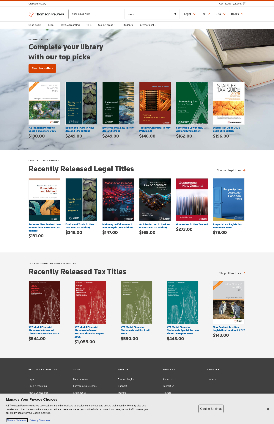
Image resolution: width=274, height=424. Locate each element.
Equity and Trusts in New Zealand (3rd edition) (79, 129)
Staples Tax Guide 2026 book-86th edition (226, 129)
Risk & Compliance (38, 392)
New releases (80, 379)
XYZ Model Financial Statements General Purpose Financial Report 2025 (89, 331)
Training (122, 392)
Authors (167, 392)
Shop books (35, 25)
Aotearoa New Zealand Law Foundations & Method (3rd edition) (45, 227)
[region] (137, 409)
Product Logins (126, 379)
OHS (89, 25)
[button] (38, 4)
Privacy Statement (39, 420)
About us (167, 379)
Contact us (168, 386)
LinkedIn (211, 379)
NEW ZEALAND (81, 14)
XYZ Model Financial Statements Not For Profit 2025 (135, 330)
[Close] (268, 409)
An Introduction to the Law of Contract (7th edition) (154, 226)
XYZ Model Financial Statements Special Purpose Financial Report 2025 (183, 330)
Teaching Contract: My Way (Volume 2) (155, 129)
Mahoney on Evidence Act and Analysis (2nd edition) (117, 226)
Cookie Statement (17, 420)
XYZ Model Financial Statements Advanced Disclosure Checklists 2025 (44, 330)
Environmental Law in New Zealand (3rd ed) (118, 129)
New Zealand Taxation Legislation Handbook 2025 (229, 328)
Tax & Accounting (70, 25)
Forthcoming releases (85, 386)
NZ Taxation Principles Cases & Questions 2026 (42, 129)
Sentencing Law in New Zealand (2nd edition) (189, 129)
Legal (51, 25)
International (146, 25)
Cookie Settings (211, 408)
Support (122, 386)
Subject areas (105, 25)
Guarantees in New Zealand (192, 224)
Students (128, 25)
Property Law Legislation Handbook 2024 (227, 226)
